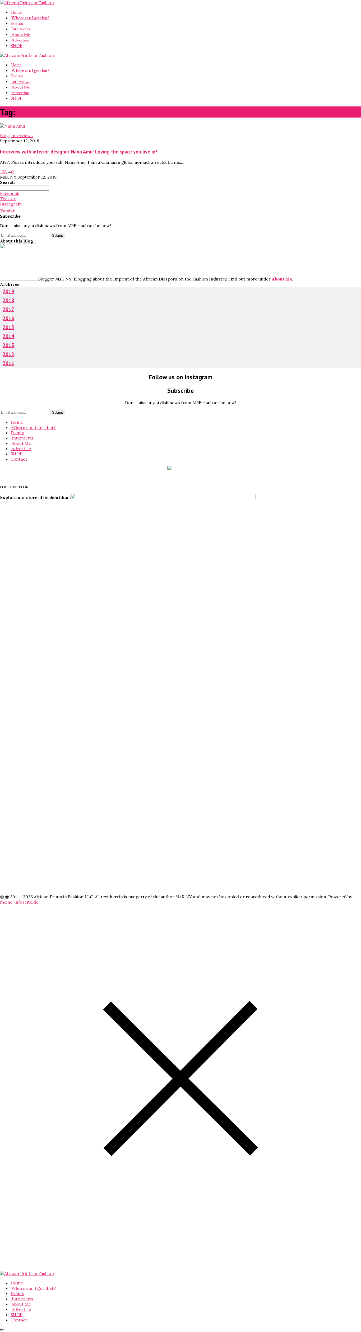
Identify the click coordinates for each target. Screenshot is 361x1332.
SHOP (16, 45)
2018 (8, 300)
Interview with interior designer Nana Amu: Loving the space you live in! (78, 151)
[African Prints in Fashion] (27, 2)
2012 (8, 354)
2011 (8, 363)
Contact (19, 459)
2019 (8, 291)
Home (16, 12)
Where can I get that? (30, 18)
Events (17, 23)
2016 (8, 318)
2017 (8, 309)
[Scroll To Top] (2, 1329)
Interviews (20, 29)
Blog (4, 135)
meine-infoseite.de (19, 902)
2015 (8, 327)
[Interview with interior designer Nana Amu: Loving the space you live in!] (12, 126)
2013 (8, 345)
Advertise (20, 40)
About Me (20, 34)
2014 (8, 336)
